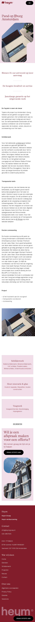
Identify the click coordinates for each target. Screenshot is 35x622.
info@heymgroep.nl (8, 530)
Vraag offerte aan (23, 618)
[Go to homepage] (7, 2)
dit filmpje (19, 219)
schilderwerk (20, 143)
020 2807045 (6, 534)
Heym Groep (6, 516)
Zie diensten (17, 424)
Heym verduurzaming (9, 519)
